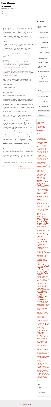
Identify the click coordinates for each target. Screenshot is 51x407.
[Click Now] (41, 123)
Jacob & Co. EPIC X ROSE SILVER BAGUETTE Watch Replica (43, 233)
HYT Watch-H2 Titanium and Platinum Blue (25, 168)
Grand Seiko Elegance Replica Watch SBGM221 (42, 162)
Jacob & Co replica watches (9, 161)
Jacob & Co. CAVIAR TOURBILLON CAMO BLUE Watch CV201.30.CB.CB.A (42, 212)
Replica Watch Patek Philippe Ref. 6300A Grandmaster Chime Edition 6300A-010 (43, 353)
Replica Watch (41, 92)
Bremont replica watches (43, 42)
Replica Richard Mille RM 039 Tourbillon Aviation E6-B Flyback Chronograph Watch (43, 326)
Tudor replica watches (43, 103)
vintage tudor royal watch (24, 402)
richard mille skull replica (14, 402)
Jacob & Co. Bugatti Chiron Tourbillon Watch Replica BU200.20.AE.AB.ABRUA (43, 208)
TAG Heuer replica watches (44, 101)
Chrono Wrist (5, 13)
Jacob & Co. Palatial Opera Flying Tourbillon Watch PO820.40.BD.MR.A (43, 276)
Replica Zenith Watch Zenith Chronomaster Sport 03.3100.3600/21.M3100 (43, 358)
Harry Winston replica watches (43, 71)
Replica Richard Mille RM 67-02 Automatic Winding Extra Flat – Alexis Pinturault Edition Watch (43, 344)
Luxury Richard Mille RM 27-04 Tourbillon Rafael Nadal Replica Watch (42, 285)
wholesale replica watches (12, 75)
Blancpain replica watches (44, 32)
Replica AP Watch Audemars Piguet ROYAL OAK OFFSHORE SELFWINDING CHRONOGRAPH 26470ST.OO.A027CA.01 (43, 315)
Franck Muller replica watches (43, 56)
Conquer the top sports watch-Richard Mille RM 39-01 (13, 166)
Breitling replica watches (43, 39)
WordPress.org (41, 395)
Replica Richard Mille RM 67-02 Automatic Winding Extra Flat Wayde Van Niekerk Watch (43, 340)
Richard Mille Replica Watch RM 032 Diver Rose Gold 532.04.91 (42, 362)
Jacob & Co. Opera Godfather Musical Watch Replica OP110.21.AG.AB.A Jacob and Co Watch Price (43, 268)
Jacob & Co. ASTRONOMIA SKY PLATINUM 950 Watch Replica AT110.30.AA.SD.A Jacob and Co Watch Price (43, 188)
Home (3, 11)
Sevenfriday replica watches (44, 99)
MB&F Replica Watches (43, 81)
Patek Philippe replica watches (43, 85)
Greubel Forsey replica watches (42, 67)
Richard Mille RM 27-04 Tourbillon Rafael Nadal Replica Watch (43, 373)
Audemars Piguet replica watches (42, 27)
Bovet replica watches (43, 35)
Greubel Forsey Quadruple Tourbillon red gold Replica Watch (42, 165)
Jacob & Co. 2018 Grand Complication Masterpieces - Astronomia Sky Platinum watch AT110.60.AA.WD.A (43, 169)
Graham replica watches (43, 58)
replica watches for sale (27, 118)
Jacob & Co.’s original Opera (8, 150)
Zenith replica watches (43, 115)
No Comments (11, 26)
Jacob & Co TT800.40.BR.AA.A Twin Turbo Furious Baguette (43, 279)
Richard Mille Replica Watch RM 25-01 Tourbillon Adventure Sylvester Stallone (43, 366)
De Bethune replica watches (44, 52)
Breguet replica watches (43, 37)
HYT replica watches (43, 76)
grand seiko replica (5, 402)
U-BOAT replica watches (43, 106)
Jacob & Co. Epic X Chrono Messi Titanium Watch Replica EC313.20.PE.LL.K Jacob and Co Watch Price (43, 220)
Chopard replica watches (43, 47)
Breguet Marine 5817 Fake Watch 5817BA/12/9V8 (42, 141)
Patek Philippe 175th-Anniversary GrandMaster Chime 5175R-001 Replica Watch (42, 296)
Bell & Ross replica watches (44, 30)
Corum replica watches (43, 49)
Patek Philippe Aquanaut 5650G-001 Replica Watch (43, 303)
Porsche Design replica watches (42, 89)
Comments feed (42, 392)
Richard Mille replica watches (43, 96)
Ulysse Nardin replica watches (43, 110)
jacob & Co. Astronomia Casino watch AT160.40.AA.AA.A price (43, 173)
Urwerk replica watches (43, 112)
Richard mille (5, 16)
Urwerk (3, 18)
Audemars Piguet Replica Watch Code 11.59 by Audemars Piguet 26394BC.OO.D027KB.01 (43, 138)
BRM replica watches (43, 44)
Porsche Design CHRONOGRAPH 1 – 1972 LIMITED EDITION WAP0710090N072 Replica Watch (42, 309)
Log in (40, 387)
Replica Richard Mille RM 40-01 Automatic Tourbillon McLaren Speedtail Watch (42, 333)
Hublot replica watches (43, 73)
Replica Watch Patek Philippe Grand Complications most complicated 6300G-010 (42, 351)
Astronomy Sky (8, 37)
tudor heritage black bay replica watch (37, 402)
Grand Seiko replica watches (43, 62)
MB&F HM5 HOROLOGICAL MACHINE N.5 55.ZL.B (43, 290)
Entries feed (41, 390)
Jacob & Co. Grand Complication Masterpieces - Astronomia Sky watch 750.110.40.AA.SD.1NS (43, 240)
